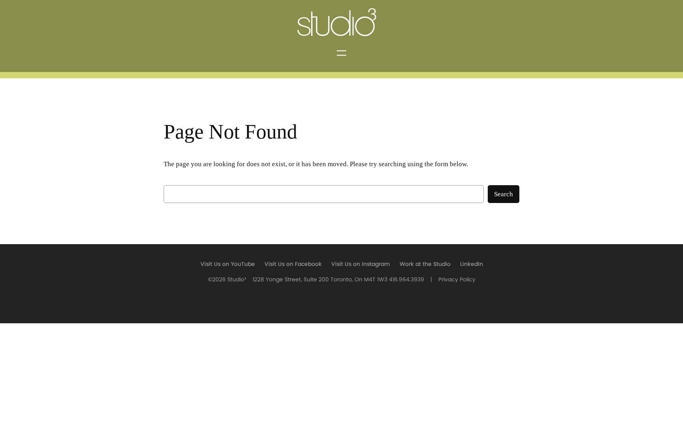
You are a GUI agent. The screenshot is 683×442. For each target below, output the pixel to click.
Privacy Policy (456, 280)
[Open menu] (341, 53)
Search (503, 194)
